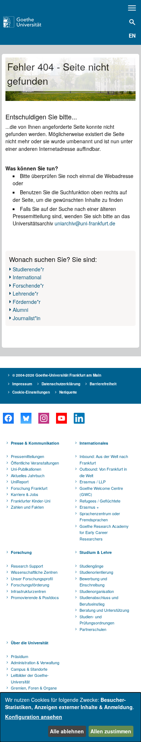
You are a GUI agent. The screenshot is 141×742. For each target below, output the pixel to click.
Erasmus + (89, 507)
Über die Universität (29, 642)
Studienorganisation (97, 591)
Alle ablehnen (67, 731)
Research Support (27, 566)
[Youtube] (61, 418)
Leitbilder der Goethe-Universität (30, 678)
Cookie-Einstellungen (31, 392)
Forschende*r (28, 285)
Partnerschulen (93, 629)
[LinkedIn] (79, 418)
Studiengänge (91, 566)
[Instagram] (43, 418)
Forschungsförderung (30, 585)
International (27, 277)
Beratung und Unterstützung (104, 610)
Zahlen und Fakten (27, 507)
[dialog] (70, 717)
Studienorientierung (96, 572)
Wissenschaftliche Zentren (34, 572)
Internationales (94, 443)
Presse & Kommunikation (35, 443)
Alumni (20, 309)
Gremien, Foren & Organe (34, 688)
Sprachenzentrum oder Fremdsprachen (100, 516)
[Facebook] (8, 418)
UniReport (20, 481)
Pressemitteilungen (27, 456)
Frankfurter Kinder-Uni (30, 501)
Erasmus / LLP (93, 481)
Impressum (22, 383)
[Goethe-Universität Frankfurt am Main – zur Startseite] (31, 21)
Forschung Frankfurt (29, 488)
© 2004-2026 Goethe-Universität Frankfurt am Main (56, 375)
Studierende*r (28, 269)
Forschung (21, 552)
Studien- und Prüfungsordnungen (97, 620)
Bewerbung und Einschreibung (93, 582)
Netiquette (68, 392)
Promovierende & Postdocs (35, 597)
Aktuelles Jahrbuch (27, 475)
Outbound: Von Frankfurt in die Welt (103, 472)
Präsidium (19, 656)
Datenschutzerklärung (61, 383)
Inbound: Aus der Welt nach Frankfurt (104, 459)
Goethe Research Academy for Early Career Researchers (104, 532)
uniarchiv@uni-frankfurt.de (85, 223)
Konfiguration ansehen (33, 716)
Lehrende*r (25, 293)
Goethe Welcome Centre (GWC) (101, 491)
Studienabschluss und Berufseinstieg (99, 600)
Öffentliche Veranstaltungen (35, 463)
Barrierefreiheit (103, 383)
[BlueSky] (26, 418)
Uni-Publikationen (26, 469)
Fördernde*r (26, 301)
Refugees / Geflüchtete (100, 501)
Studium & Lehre (96, 552)
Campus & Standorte (29, 669)
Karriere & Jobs (24, 494)
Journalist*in (26, 318)
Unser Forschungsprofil (32, 578)
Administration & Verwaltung (35, 662)
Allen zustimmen (110, 731)
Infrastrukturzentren (28, 591)
